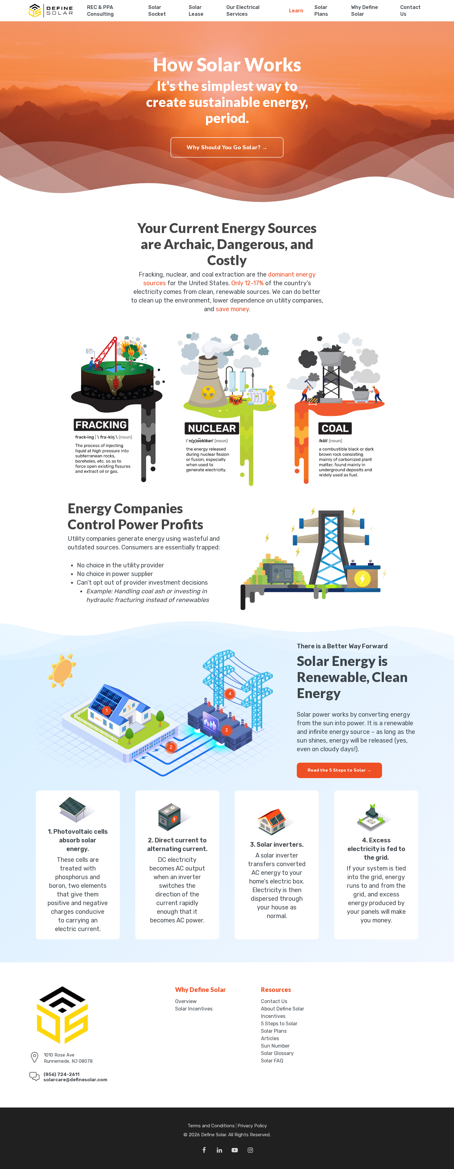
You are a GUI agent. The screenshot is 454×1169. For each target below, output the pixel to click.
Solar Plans (274, 1031)
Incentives (273, 1016)
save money (232, 309)
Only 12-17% (247, 283)
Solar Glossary (277, 1053)
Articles (270, 1038)
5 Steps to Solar (279, 1023)
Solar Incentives (193, 1008)
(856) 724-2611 (61, 1074)
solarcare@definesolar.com (75, 1079)
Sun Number (275, 1046)
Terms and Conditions (211, 1126)
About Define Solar (282, 1008)
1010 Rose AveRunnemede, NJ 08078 (68, 1058)
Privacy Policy (252, 1126)
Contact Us (274, 1001)
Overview (186, 1001)
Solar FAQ (272, 1060)
